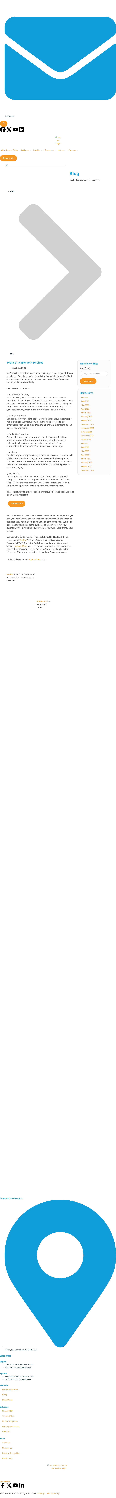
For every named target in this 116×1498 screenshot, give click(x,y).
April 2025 (85, 455)
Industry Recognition (11, 1453)
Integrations (7, 1400)
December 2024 (87, 470)
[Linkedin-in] (21, 1485)
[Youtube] (15, 129)
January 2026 (86, 420)
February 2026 (86, 416)
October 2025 (86, 432)
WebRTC (6, 1432)
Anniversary (7, 1458)
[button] (25, 150)
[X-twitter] (9, 129)
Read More (5, 1482)
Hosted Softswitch (10, 1389)
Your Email (85, 368)
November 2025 (87, 428)
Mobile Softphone (10, 1421)
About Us (6, 1443)
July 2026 (84, 397)
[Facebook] (3, 129)
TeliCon (23, 540)
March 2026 (86, 413)
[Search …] (3, 124)
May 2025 (85, 451)
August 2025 (86, 439)
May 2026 (85, 405)
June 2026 (85, 401)
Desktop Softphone (10, 1426)
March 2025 (86, 459)
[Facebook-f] (3, 1485)
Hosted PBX (7, 1411)
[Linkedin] (21, 129)
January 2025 (86, 466)
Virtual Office (21, 546)
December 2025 (87, 424)
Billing (4, 1394)
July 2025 (84, 443)
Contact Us (7, 1448)
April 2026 (85, 409)
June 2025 (85, 447)
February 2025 (86, 462)
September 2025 (87, 436)
